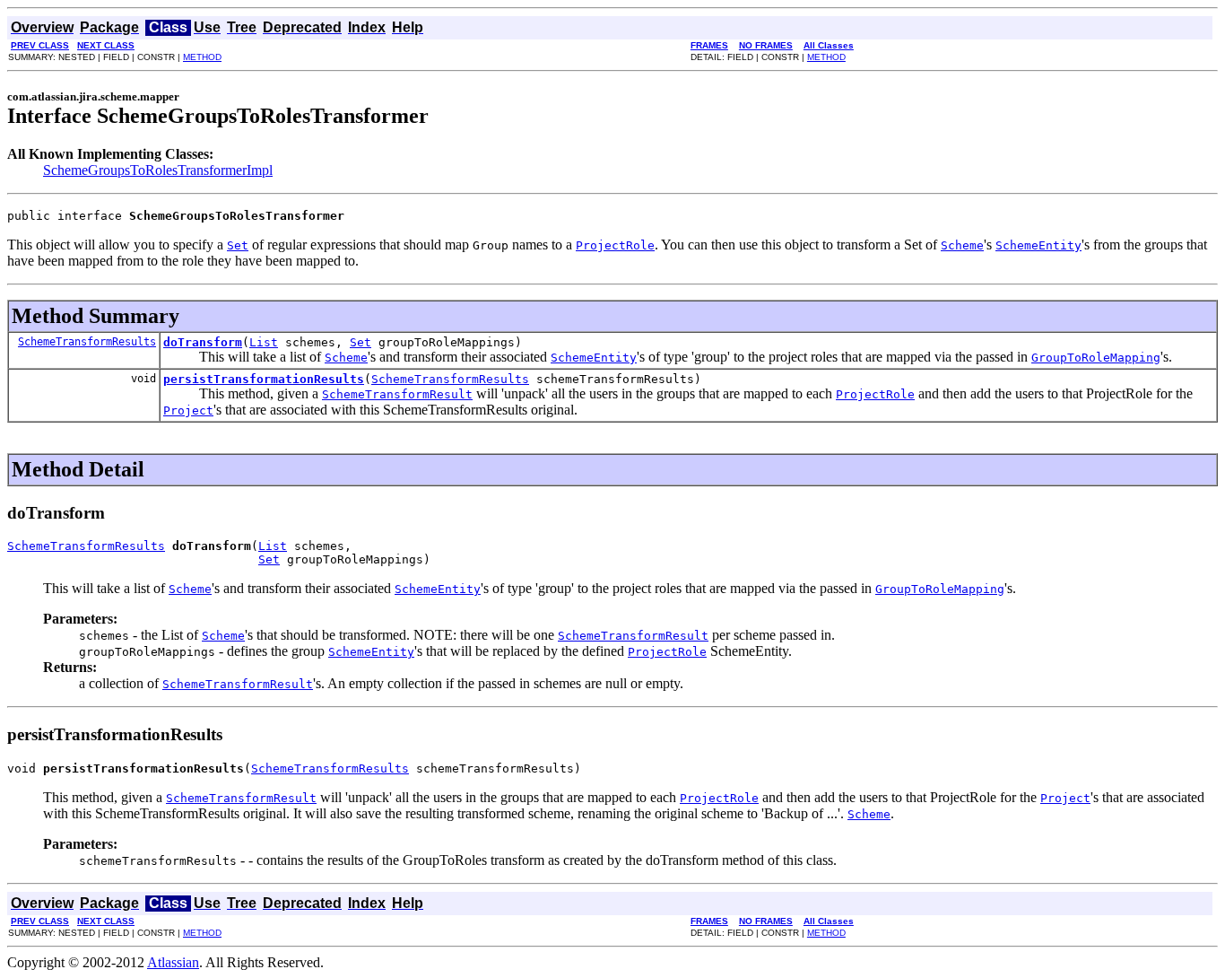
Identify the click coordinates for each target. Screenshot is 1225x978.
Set (360, 342)
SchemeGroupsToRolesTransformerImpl (158, 170)
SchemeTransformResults (87, 342)
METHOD (202, 57)
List (263, 342)
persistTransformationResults (263, 379)
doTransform (202, 342)
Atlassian (173, 962)
